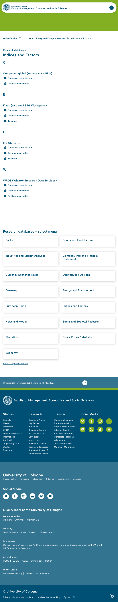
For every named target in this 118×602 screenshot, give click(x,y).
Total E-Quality (10, 532)
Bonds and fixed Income (78, 240)
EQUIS (15, 561)
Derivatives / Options (76, 274)
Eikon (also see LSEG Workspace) (25, 105)
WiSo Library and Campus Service (47, 38)
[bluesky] (83, 421)
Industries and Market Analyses (25, 255)
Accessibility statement (31, 479)
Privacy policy (10, 479)
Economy (12, 353)
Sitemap (50, 479)
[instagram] (100, 421)
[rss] (91, 429)
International (9, 437)
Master (6, 423)
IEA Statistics (11, 143)
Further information (18, 196)
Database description (20, 78)
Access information (18, 83)
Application (8, 440)
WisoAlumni (60, 440)
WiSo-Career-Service (65, 426)
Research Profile (37, 420)
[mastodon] (83, 429)
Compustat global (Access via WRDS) (27, 73)
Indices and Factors (81, 38)
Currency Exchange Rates (22, 274)
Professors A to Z (37, 433)
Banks (9, 240)
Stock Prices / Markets (77, 337)
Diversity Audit (47, 532)
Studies (8, 414)
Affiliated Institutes (63, 433)
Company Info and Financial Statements (80, 257)
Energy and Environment (78, 290)
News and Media (16, 321)
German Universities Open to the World (80, 545)
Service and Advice (12, 433)
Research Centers (37, 430)
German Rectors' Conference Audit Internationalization (30, 545)
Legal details (63, 479)
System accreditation (41, 561)
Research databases (38, 447)
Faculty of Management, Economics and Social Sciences (39, 8)
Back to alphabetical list (15, 363)
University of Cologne (25, 6)
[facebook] (91, 421)
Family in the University (37, 573)
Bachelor (7, 420)
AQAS (25, 561)
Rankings (7, 450)
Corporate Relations (64, 437)
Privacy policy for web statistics (19, 597)
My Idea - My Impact (64, 447)
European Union (16, 306)
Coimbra (7, 520)
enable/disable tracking (49, 597)
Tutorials (12, 121)
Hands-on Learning (63, 420)
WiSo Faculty (10, 38)
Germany (11, 290)
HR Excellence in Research (16, 548)
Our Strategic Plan (63, 443)
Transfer (59, 414)
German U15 (33, 520)
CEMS (6, 561)
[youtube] (109, 429)
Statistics (12, 337)
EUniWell (19, 520)
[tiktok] (100, 429)
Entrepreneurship (62, 423)
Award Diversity (29, 532)
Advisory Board (61, 430)
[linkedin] (109, 421)
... (25, 38)
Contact (77, 479)
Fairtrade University (12, 573)
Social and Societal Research (81, 321)
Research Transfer (38, 443)
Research (35, 414)
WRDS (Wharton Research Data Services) (30, 180)
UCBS (6, 430)
